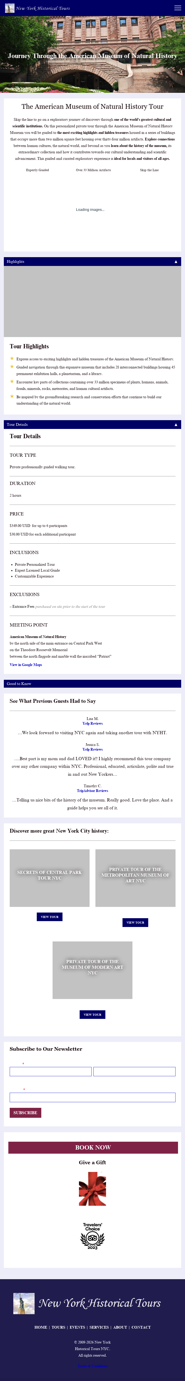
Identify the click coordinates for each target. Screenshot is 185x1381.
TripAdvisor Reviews (92, 791)
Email (16, 1090)
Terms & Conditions (93, 1366)
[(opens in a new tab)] (92, 1189)
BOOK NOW (93, 1147)
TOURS (58, 1327)
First (13, 1079)
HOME (41, 1327)
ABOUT (120, 1327)
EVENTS (77, 1327)
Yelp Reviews (93, 724)
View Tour (49, 917)
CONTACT (141, 1327)
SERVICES (99, 1327)
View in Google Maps (26, 665)
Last (96, 1079)
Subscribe (25, 1113)
